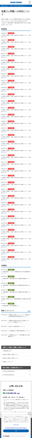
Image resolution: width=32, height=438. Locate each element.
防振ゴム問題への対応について (11, 358)
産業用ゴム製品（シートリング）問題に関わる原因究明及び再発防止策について (19, 315)
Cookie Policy (16, 424)
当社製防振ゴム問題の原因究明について (19, 330)
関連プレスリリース (8, 362)
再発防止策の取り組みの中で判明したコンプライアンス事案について (19, 321)
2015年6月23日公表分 (8, 375)
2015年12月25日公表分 (9, 371)
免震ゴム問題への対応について (11, 354)
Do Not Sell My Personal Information (16, 428)
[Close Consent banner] (29, 413)
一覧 (28, 311)
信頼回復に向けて (7, 351)
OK (16, 430)
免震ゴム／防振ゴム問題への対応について (14, 347)
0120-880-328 (13, 393)
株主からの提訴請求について (16, 326)
